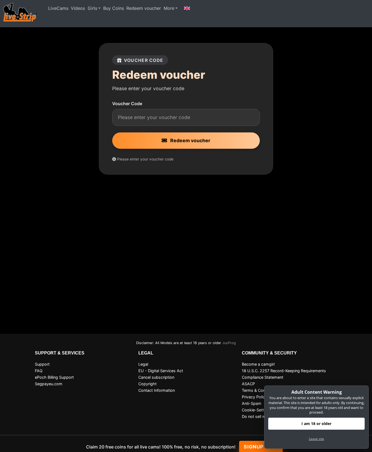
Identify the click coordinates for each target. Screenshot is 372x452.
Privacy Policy (254, 397)
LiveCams (58, 8)
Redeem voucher (143, 8)
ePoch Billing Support (54, 377)
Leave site (316, 439)
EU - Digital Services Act (160, 370)
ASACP (248, 383)
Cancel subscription (156, 377)
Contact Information (156, 390)
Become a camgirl (258, 364)
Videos (78, 8)
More (169, 8)
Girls (92, 8)
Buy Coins (113, 8)
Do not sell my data (259, 416)
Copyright (147, 383)
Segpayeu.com (48, 383)
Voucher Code (127, 103)
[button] (187, 8)
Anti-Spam (251, 403)
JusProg (229, 343)
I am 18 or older (316, 423)
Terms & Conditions (260, 390)
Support (42, 364)
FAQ (38, 370)
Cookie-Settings (257, 410)
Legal (143, 364)
